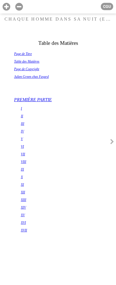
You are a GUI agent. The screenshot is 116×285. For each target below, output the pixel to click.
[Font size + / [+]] (6, 7)
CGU (107, 6)
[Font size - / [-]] (19, 7)
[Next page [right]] (112, 142)
